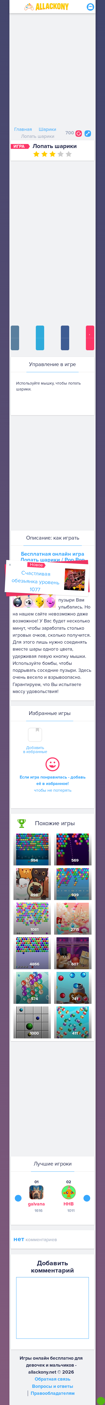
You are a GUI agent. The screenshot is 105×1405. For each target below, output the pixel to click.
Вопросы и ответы (52, 1386)
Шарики (47, 129)
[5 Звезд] (69, 154)
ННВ (69, 1204)
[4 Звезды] (61, 154)
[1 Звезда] (36, 154)
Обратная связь (53, 1379)
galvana (36, 1204)
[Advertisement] (52, 71)
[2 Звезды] (44, 154)
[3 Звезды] (52, 154)
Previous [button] (18, 1198)
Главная (23, 129)
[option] (36, 1196)
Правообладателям (53, 1393)
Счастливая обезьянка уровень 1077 (35, 581)
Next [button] (86, 1198)
